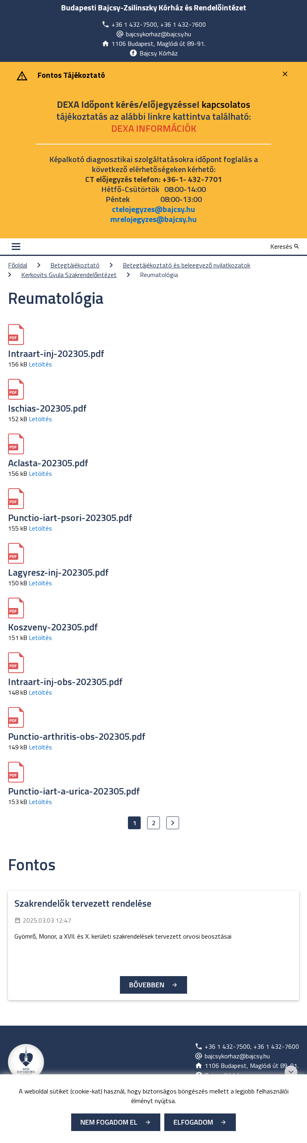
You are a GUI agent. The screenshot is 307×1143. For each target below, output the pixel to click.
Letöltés (40, 364)
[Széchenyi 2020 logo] (291, 1072)
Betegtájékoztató (75, 265)
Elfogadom (193, 1122)
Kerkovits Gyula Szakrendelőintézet (69, 274)
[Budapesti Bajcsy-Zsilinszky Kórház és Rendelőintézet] (26, 1062)
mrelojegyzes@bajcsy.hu (153, 219)
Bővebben (146, 984)
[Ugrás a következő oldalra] (172, 822)
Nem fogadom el (109, 1122)
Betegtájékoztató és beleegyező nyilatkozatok (186, 265)
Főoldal (17, 265)
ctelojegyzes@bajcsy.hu (153, 209)
